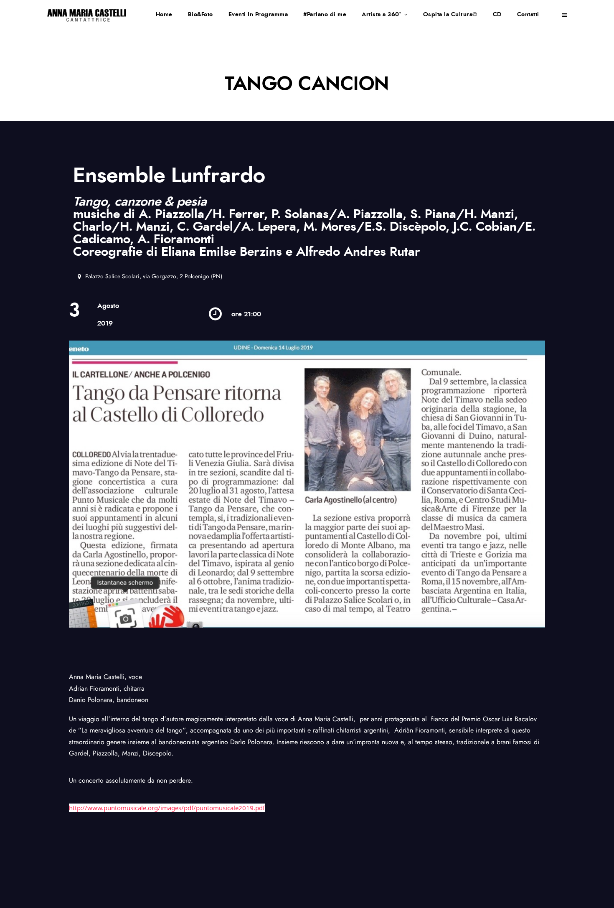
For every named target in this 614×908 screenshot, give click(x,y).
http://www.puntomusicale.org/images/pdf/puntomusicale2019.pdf (167, 808)
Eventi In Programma (258, 15)
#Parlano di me (324, 15)
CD (497, 15)
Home (164, 15)
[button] (150, 277)
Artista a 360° (381, 15)
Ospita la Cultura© (450, 15)
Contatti (528, 15)
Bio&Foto (200, 15)
